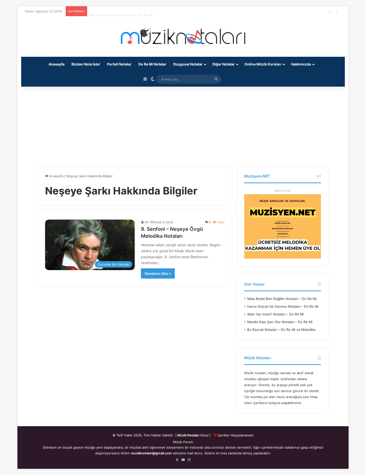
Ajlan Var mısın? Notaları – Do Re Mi (275, 314)
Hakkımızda (301, 64)
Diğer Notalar (223, 64)
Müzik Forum (282, 190)
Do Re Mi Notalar (152, 64)
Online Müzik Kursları (262, 64)
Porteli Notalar (119, 64)
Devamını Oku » (158, 273)
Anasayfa (56, 64)
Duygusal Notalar (188, 64)
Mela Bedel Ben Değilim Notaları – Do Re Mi (281, 299)
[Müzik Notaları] (183, 36)
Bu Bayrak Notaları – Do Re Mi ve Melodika (281, 330)
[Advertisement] (183, 123)
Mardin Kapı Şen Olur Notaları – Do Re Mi (121, 11)
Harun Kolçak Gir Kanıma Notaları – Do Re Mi (282, 306)
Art (147, 222)
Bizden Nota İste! (85, 64)
